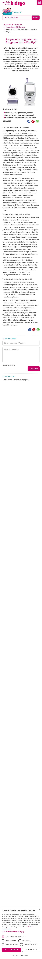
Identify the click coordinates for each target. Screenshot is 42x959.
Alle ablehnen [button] (31, 950)
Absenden (33, 368)
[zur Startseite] (15, 7)
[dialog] (21, 933)
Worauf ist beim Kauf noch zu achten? (19, 115)
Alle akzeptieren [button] (11, 950)
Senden (35, 17)
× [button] (39, 909)
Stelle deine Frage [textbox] (11, 17)
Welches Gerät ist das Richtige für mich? (20, 117)
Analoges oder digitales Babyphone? (19, 113)
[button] (39, 2)
